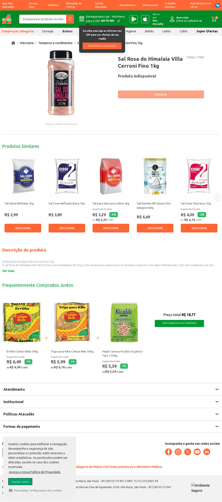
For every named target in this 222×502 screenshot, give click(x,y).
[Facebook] (168, 451)
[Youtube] (197, 451)
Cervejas (48, 31)
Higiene (131, 31)
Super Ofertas (207, 31)
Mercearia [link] (27, 43)
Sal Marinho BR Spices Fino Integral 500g (154, 205)
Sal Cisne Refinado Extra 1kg (67, 203)
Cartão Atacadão (101, 5)
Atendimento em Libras (200, 5)
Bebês (149, 31)
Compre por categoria (17, 31)
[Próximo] (217, 196)
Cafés (184, 31)
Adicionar (161, 94)
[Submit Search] (70, 19)
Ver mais (8, 271)
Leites (167, 31)
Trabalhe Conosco (170, 5)
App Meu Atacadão (8, 5)
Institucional (150, 5)
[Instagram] (178, 451)
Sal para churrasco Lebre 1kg (111, 203)
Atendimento (127, 5)
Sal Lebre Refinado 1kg (19, 203)
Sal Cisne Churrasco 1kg (196, 203)
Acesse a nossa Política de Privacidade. (35, 472)
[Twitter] (187, 451)
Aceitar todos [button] (20, 481)
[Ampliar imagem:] (61, 82)
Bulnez (67, 31)
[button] (35, 490)
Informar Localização (102, 46)
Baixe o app (158, 19)
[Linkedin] (206, 451)
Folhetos (53, 5)
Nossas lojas (33, 5)
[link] (13, 43)
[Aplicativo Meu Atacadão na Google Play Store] (134, 19)
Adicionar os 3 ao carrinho (179, 323)
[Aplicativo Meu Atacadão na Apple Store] (145, 19)
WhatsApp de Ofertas (74, 5)
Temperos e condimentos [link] (55, 43)
